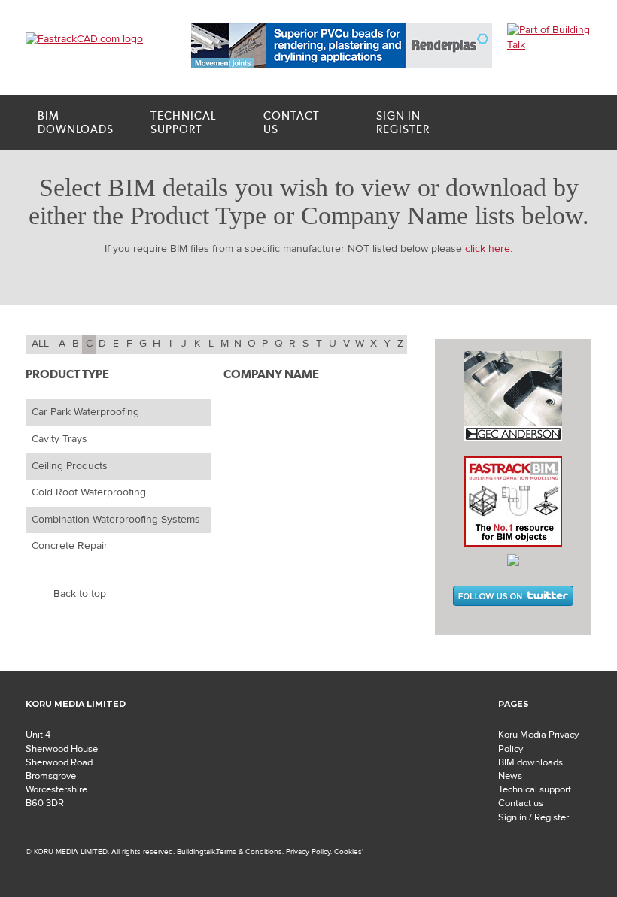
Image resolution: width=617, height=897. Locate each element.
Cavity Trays (59, 439)
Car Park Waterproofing (85, 412)
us (291, 123)
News (510, 776)
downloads (76, 123)
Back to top (79, 594)
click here (487, 249)
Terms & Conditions (249, 851)
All (40, 343)
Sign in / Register (533, 817)
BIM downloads (530, 762)
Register (403, 123)
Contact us (520, 803)
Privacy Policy (308, 851)
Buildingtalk (196, 851)
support (183, 123)
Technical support (534, 789)
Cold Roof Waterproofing (89, 492)
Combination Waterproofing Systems (116, 519)
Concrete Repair (70, 546)
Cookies (348, 851)
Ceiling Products (70, 466)
